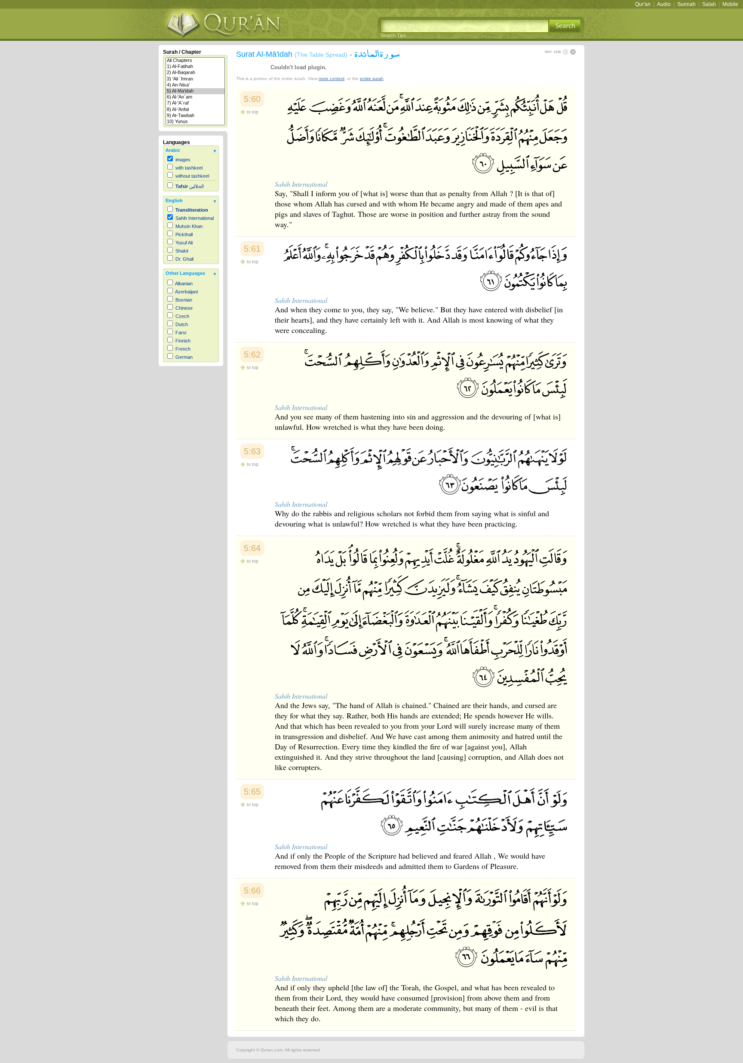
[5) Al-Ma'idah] (195, 91)
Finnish (182, 340)
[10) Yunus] (195, 122)
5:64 (252, 548)
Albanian (184, 283)
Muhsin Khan (189, 226)
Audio (664, 4)
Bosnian (183, 299)
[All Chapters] (195, 61)
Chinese (184, 308)
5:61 (252, 248)
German (184, 357)
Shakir (182, 250)
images (182, 159)
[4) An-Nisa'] (195, 85)
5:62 (252, 354)
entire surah (372, 78)
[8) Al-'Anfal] (195, 110)
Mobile (730, 4)
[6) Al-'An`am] (195, 97)
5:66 (252, 890)
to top (252, 111)
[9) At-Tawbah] (195, 116)
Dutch (181, 324)
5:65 (252, 791)
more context (331, 78)
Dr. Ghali (184, 259)
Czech (182, 316)
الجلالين (189, 186)
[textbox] (465, 26)
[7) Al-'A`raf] (195, 103)
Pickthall (184, 234)
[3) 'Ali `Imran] (195, 79)
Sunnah (686, 4)
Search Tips (393, 35)
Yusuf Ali (184, 242)
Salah (709, 4)
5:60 (252, 99)
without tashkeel (192, 176)
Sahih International (194, 218)
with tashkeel (189, 167)
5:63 (252, 451)
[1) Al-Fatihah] (195, 67)
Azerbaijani (186, 291)
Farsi (180, 332)
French (182, 348)
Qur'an (643, 4)
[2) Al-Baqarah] (195, 73)
